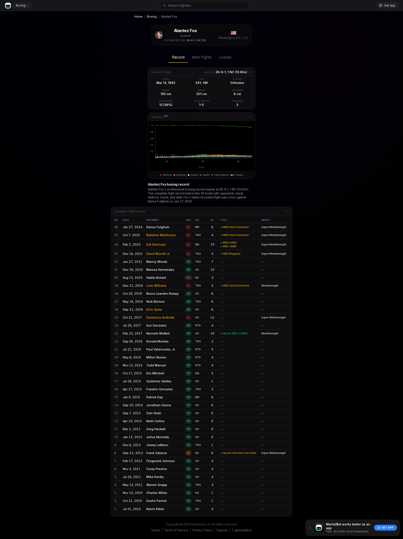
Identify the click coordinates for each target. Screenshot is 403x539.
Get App (388, 527)
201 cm (201, 94)
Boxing (21, 5)
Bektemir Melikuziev (161, 235)
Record (178, 57)
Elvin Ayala (154, 309)
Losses (225, 57)
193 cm (166, 94)
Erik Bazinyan (156, 244)
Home (138, 16)
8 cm (237, 94)
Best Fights (202, 57)
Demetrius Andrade (160, 317)
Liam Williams (156, 285)
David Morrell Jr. (158, 253)
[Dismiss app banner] (310, 527)
